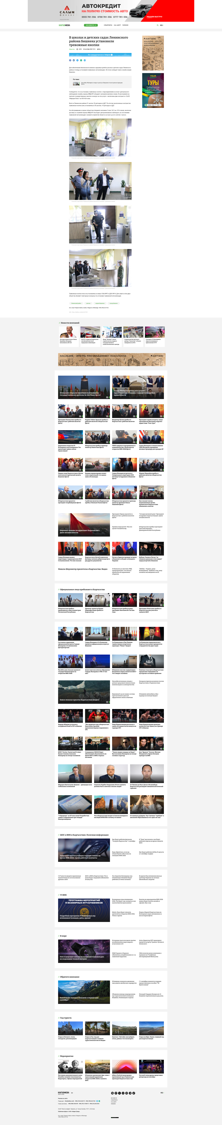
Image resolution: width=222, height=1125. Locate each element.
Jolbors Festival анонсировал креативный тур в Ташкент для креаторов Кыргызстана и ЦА (123, 1077)
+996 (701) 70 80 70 (84, 1103)
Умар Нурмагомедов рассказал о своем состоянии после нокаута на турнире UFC (124, 726)
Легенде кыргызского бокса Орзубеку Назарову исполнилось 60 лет (68, 341)
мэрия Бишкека (100, 303)
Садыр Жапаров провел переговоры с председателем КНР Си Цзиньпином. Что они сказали (70, 559)
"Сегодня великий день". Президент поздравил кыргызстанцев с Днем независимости (151, 515)
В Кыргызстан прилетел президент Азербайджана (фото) (69, 502)
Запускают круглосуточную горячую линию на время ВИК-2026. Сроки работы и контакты (80, 857)
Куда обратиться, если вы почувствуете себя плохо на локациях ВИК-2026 (121, 853)
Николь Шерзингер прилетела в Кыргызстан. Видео (82, 569)
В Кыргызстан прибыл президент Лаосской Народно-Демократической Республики (150, 528)
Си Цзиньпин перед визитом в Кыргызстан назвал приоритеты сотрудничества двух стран (150, 644)
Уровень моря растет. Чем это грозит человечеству (122, 527)
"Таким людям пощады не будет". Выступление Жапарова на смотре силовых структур (124, 753)
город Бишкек (114, 303)
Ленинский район (76, 303)
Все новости (90, 25)
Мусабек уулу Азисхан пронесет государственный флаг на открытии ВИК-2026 (69, 671)
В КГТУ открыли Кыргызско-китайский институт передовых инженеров (90, 341)
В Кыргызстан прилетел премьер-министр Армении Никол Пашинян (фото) (124, 502)
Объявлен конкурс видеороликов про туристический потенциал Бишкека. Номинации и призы (123, 995)
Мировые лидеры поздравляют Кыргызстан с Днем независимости (80, 531)
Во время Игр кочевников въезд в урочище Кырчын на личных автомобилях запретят (150, 877)
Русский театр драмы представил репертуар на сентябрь (151, 1076)
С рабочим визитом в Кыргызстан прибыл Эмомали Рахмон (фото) (97, 502)
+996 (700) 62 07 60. (104, 307)
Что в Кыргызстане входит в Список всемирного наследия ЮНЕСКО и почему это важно (111, 816)
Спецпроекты (108, 25)
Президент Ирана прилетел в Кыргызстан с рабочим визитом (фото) (123, 515)
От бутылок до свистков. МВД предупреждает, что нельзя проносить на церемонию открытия (122, 571)
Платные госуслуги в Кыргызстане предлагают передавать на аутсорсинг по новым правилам (151, 671)
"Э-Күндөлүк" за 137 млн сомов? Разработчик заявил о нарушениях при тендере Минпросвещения (73, 817)
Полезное (125, 25)
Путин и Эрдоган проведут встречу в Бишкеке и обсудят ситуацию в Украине (124, 559)
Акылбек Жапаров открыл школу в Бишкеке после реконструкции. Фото (102, 83)
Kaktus (99, 49)
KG (162, 1093)
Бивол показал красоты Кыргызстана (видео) (79, 700)
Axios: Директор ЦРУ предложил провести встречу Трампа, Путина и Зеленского (151, 942)
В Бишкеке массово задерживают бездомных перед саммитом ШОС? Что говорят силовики (124, 671)
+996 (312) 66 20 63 (94, 1103)
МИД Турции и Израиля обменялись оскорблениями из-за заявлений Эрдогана (124, 954)
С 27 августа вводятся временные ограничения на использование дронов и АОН (69, 877)
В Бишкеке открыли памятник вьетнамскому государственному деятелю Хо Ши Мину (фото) (80, 394)
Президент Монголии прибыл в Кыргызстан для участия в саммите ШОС (150, 610)
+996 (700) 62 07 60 (90, 1101)
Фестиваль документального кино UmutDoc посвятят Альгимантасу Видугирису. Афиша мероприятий (70, 1077)
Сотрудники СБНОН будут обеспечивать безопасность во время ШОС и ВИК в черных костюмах (95, 754)
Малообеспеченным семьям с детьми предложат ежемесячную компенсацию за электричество (123, 683)
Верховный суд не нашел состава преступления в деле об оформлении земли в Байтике (123, 695)
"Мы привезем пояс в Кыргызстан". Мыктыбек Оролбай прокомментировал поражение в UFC (97, 727)
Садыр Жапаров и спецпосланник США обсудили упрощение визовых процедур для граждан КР (151, 447)
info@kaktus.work (69, 1101)
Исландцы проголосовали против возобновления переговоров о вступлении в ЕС (124, 942)
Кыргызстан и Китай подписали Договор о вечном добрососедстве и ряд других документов (97, 559)
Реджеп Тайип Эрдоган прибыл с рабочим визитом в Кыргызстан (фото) (96, 421)
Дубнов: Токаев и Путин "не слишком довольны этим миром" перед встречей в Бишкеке (150, 559)
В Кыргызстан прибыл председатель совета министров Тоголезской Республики (69, 610)
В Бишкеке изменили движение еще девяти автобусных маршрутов (124, 982)
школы (88, 303)
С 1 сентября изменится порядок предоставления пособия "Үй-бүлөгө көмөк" (150, 983)
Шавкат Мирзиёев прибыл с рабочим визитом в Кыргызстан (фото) (150, 475)
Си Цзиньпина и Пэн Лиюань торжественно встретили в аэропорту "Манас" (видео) (122, 644)
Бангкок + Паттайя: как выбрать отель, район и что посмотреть (123, 1037)
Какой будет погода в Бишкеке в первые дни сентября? (79, 999)
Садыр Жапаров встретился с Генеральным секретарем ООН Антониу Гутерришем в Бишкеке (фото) (123, 475)
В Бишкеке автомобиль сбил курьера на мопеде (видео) (148, 695)
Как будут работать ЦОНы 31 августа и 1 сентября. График (151, 853)
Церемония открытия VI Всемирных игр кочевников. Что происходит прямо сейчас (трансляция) (69, 448)
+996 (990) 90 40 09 (73, 1103)
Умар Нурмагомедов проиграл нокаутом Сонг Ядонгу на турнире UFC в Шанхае (151, 726)
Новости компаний (70, 323)
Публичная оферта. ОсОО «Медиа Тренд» (69, 1111)
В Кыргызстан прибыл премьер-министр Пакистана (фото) (96, 446)
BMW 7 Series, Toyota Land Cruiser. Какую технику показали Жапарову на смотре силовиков (69, 753)
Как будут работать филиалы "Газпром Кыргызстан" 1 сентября (123, 840)
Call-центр (117, 25)
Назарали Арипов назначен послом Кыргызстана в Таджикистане (151, 682)
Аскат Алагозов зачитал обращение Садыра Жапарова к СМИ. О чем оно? (97, 671)
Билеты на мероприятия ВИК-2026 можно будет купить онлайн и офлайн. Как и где (151, 901)
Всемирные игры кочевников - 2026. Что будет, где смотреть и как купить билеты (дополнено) (124, 901)
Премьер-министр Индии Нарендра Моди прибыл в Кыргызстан (94, 610)
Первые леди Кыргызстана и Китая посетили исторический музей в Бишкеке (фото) (70, 475)
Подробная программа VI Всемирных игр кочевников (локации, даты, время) (77, 917)
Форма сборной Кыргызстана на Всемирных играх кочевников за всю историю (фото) (150, 913)
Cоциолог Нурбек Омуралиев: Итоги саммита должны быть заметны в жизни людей (110, 785)
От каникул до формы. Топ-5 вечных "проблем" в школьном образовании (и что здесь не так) (147, 816)
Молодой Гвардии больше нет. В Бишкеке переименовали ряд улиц (151, 995)
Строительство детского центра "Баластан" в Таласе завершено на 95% (132, 341)
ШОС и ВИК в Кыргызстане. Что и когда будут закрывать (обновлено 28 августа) (97, 877)
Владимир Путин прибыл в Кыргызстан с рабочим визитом (123, 420)
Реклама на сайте (62, 1098)
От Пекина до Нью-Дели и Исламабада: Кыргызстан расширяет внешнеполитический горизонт (146, 786)
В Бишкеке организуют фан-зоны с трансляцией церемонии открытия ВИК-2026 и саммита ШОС (97, 1077)
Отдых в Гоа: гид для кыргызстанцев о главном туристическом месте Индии (95, 1038)
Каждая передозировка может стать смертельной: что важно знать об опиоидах (95, 475)
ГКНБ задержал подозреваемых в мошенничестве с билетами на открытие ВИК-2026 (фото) (123, 447)
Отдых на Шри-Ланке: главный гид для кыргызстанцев (151, 1037)
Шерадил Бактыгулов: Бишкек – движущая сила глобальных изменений (75, 785)
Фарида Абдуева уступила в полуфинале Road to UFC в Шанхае (70, 725)
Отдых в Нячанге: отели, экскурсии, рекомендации (67, 1037)
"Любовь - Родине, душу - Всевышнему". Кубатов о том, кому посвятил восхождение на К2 (150, 570)
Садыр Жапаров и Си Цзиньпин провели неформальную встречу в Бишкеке (97, 644)
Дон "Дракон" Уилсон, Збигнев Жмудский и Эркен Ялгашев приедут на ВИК (149, 753)
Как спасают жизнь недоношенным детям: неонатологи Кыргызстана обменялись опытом (148, 503)
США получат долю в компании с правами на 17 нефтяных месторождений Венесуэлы (150, 954)
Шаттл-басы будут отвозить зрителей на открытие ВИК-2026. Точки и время (123, 913)
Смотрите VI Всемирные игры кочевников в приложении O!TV (153, 341)
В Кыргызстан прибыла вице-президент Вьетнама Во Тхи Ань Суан (123, 610)
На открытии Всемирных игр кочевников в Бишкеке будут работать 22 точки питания (122, 877)
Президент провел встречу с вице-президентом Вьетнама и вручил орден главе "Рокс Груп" (151, 421)
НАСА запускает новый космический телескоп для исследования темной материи (82, 958)
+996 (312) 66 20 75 (80, 1101)
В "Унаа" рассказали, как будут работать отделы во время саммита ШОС (151, 841)
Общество (72, 49)
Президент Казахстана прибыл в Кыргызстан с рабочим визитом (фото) (69, 421)
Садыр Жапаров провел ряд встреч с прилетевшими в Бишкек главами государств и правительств (134, 393)
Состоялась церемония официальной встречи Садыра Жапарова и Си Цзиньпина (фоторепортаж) (68, 644)
